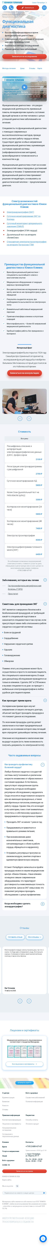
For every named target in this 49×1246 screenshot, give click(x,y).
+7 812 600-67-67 (24, 570)
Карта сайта (6, 1180)
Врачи (4, 1147)
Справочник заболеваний (35, 1097)
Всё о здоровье (8, 1160)
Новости (5, 1105)
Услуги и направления (10, 1151)
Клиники (5, 1142)
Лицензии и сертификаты (11, 1124)
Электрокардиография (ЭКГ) (20, 212)
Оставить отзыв (15, 937)
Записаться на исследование (24, 56)
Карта (39, 68)
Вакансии (5, 1101)
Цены (22, 68)
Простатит (13, 594)
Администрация (8, 1097)
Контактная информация (11, 1120)
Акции (4, 1156)
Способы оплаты (32, 1120)
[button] (20, 418)
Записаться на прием (24, 1171)
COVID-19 (6, 1165)
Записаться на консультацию (24, 373)
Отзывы (32, 68)
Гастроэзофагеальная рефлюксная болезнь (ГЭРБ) (24, 587)
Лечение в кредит (32, 1124)
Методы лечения (9, 68)
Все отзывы (33, 937)
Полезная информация (34, 1101)
